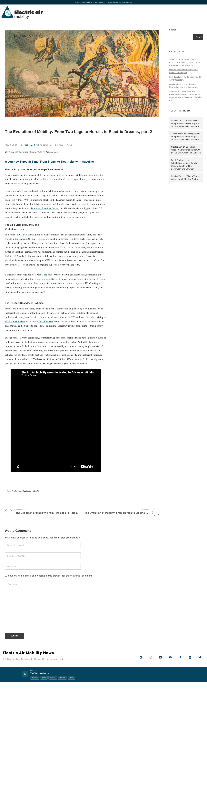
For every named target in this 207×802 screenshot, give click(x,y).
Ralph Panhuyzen (179, 160)
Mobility (36, 491)
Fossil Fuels (16, 491)
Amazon (62, 678)
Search (172, 29)
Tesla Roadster (45, 321)
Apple (44, 678)
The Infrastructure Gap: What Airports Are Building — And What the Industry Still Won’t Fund (185, 62)
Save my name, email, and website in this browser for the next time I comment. (50, 575)
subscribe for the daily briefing (120, 2)
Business (59, 145)
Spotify (52, 678)
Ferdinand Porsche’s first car (45, 208)
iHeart (71, 678)
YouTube (35, 678)
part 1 (78, 179)
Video (69, 145)
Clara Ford (47, 274)
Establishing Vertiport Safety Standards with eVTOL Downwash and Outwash (186, 150)
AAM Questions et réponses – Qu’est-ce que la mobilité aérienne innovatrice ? (185, 123)
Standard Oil (25, 238)
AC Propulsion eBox (15, 321)
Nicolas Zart (29, 145)
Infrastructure (27, 491)
